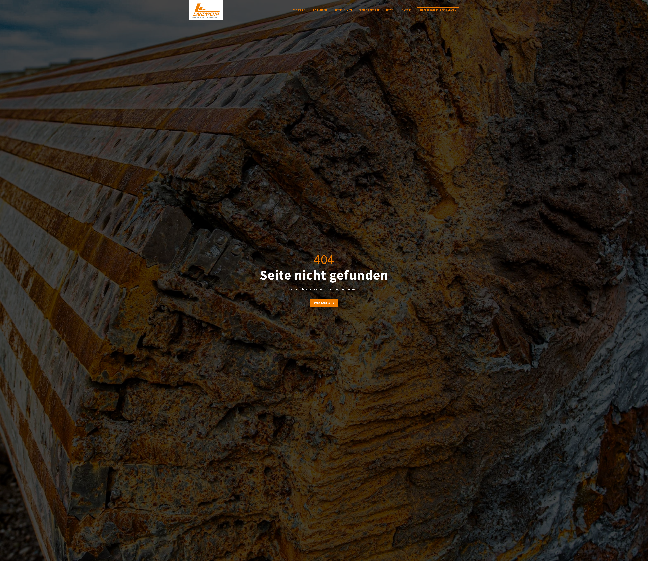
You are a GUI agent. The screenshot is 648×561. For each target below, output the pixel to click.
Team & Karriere (369, 10)
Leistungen (319, 10)
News (389, 10)
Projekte (298, 10)
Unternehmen (343, 10)
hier (342, 289)
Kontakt (406, 10)
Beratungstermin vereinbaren (438, 10)
